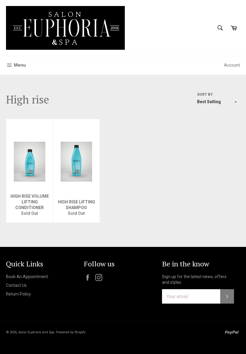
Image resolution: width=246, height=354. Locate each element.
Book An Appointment (27, 276)
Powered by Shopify (71, 332)
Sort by (205, 94)
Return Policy (18, 294)
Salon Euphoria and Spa (36, 332)
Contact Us (16, 285)
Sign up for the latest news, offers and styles (194, 279)
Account (232, 65)
